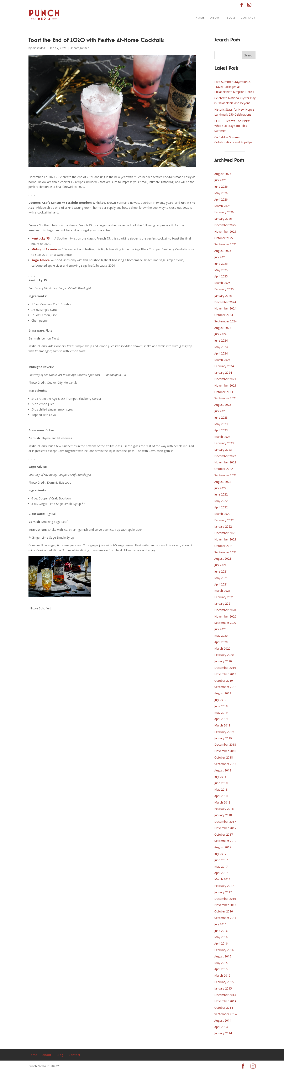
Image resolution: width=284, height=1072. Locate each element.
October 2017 (223, 834)
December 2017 (225, 822)
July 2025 (220, 257)
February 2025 (224, 289)
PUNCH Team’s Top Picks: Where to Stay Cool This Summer (232, 126)
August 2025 (222, 251)
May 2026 (221, 193)
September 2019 (225, 687)
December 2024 (225, 302)
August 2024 (222, 328)
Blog (231, 17)
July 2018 (220, 777)
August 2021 (222, 558)
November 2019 (225, 674)
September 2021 (225, 552)
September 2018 (225, 764)
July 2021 (220, 565)
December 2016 (225, 899)
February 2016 (224, 950)
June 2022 (221, 494)
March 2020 (222, 648)
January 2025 (223, 296)
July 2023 (220, 411)
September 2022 (225, 475)
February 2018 (224, 809)
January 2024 (223, 372)
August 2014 (222, 1020)
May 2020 (221, 636)
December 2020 (225, 610)
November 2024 (225, 308)
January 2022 (223, 526)
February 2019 (224, 732)
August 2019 (222, 693)
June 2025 (221, 264)
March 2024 (222, 360)
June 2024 (221, 340)
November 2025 (225, 231)
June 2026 (221, 186)
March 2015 (222, 975)
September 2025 (225, 244)
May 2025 (221, 270)
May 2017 (221, 867)
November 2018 (225, 751)
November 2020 (225, 616)
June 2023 (221, 417)
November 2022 (225, 462)
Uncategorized (79, 48)
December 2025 (225, 225)
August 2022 (222, 482)
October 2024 (223, 315)
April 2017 (221, 873)
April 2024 (221, 353)
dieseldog (38, 48)
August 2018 (222, 770)
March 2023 (222, 437)
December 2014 (225, 995)
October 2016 (223, 911)
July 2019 (220, 700)
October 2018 (223, 757)
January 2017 (223, 892)
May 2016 (221, 937)
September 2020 (225, 623)
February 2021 (224, 597)
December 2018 (225, 744)
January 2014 (223, 1033)
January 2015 (223, 988)
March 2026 (222, 206)
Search (248, 55)
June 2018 (221, 783)
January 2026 (223, 219)
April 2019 (221, 719)
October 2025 (223, 238)
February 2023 (224, 443)
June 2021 (221, 571)
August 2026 (222, 174)
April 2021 (221, 584)
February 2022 (224, 520)
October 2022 (223, 469)
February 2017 (224, 886)
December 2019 (225, 668)
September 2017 (225, 841)
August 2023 (222, 405)
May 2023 (221, 424)
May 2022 (221, 501)
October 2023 (223, 392)
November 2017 (225, 828)
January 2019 (223, 738)
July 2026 (220, 180)
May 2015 (221, 963)
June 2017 (221, 860)
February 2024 (224, 366)
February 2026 (224, 212)
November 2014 (225, 1001)
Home (200, 17)
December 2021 (225, 533)
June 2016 (221, 931)
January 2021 (223, 603)
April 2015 (221, 969)
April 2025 (221, 276)
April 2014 (221, 1027)
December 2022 (225, 456)
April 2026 (221, 199)
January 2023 (223, 450)
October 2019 (223, 681)
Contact (248, 17)
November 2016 (225, 905)
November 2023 (225, 385)
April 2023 (221, 430)
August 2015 (222, 956)
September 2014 (225, 1014)
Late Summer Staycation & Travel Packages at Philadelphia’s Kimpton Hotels (234, 87)
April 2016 (221, 943)
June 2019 (221, 706)
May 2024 (221, 347)
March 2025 (222, 283)
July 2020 (220, 629)
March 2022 (222, 514)
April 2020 (221, 642)
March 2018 (222, 802)
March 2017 (222, 879)
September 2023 (225, 398)
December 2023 (225, 379)
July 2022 (220, 488)
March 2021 (222, 591)
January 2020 (223, 661)
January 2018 (223, 815)
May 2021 (221, 578)
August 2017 (222, 847)
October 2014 (223, 1008)
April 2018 (221, 796)
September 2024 (225, 321)
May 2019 (221, 713)
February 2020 (224, 655)
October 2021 (223, 546)
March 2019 (222, 725)
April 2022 (221, 507)
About (215, 17)
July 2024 (220, 334)
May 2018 (221, 789)
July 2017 (220, 854)
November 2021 (225, 539)
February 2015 (224, 982)
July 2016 (220, 924)
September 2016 (225, 918)
